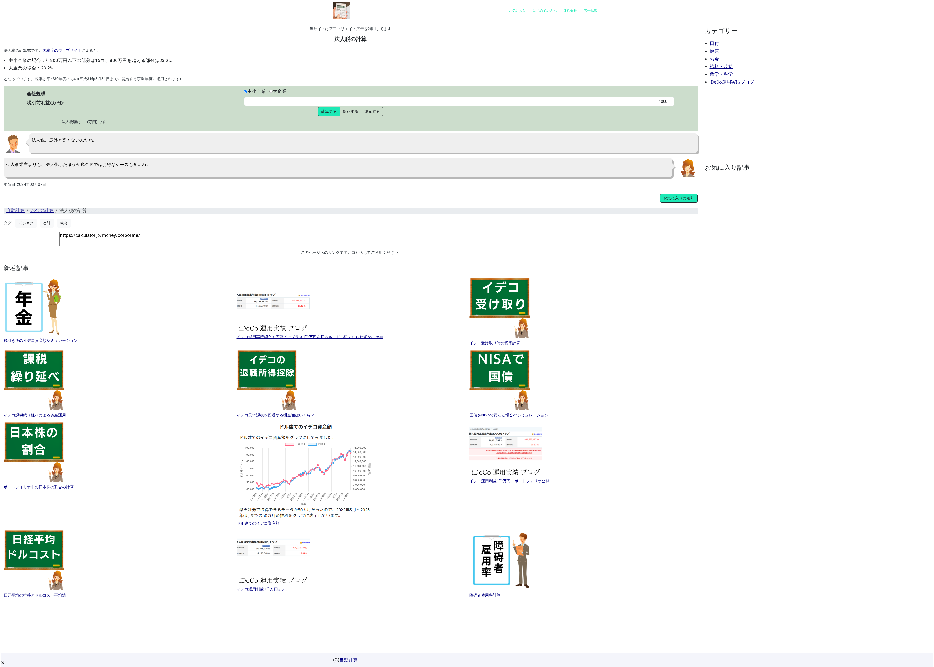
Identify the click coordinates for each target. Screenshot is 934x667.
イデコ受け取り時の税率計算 (494, 343)
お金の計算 (42, 210)
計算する (329, 111)
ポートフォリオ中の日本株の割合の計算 (39, 487)
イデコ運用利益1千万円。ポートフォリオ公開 (509, 481)
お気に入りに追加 (678, 198)
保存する (350, 111)
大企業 (280, 91)
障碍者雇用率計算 (485, 595)
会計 (47, 223)
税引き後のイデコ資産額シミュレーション (41, 340)
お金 (714, 59)
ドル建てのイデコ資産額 (258, 523)
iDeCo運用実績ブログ (732, 82)
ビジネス (26, 223)
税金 (64, 223)
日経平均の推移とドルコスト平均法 (35, 595)
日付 (714, 43)
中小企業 (256, 91)
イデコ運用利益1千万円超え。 (263, 589)
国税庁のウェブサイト (62, 50)
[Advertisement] (816, 124)
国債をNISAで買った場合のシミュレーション (508, 415)
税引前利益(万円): (45, 102)
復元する (372, 111)
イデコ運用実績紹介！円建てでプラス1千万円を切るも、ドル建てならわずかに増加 (310, 337)
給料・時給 (721, 66)
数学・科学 (721, 74)
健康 (714, 51)
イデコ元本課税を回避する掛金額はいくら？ (275, 415)
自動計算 (15, 210)
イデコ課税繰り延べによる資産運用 (35, 415)
